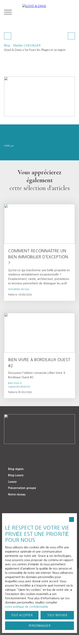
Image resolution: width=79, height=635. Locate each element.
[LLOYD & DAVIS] (48, 12)
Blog (7, 45)
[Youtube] (44, 451)
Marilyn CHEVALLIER (27, 45)
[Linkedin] (26, 451)
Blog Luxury (15, 475)
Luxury (12, 481)
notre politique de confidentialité (26, 606)
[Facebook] (35, 451)
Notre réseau (17, 494)
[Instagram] (52, 451)
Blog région (16, 469)
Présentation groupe (22, 488)
